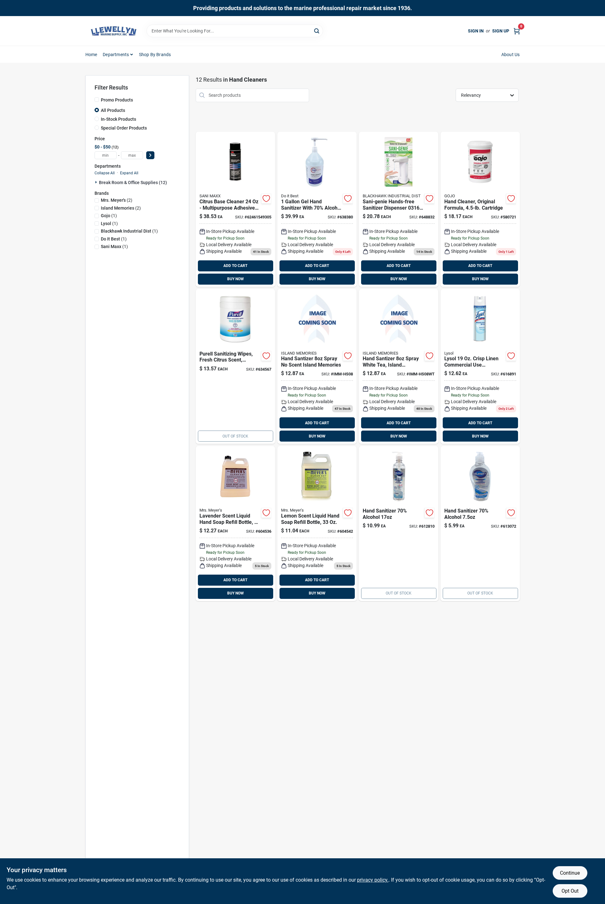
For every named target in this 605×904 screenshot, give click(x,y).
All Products (113, 110)
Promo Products (117, 99)
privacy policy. (373, 880)
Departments (116, 54)
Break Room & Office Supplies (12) (133, 182)
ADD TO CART (235, 266)
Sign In (476, 30)
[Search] (317, 30)
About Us (510, 54)
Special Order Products (124, 128)
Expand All (129, 173)
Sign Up (500, 30)
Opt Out (570, 891)
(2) (116, 200)
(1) (109, 215)
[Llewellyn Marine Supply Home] (113, 30)
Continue (570, 873)
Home (91, 54)
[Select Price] (150, 155)
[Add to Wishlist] (266, 199)
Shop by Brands (155, 54)
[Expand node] (96, 182)
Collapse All (105, 173)
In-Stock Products (118, 119)
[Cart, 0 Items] (517, 31)
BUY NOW (235, 279)
